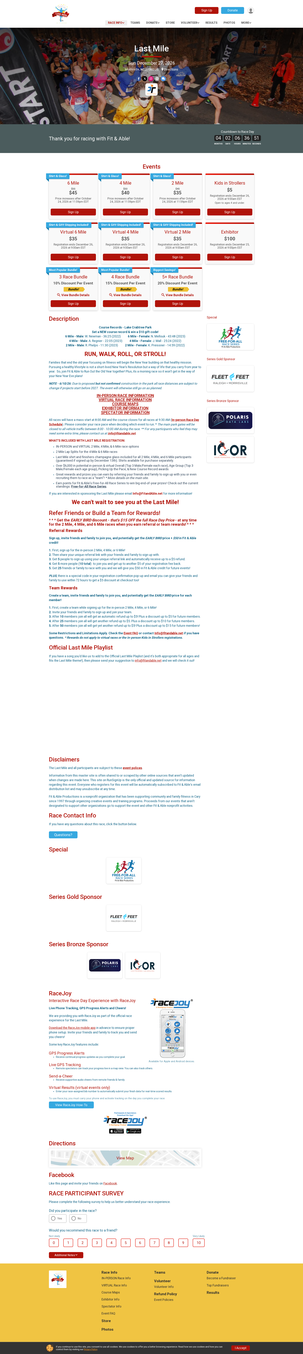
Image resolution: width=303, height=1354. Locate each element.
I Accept (240, 1348)
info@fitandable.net (122, 433)
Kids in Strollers (229, 183)
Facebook (110, 1183)
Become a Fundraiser (221, 1278)
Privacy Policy (90, 1349)
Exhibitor (229, 232)
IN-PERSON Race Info (116, 1278)
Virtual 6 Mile (73, 232)
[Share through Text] (163, 78)
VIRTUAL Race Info (114, 1285)
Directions (171, 69)
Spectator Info (111, 1306)
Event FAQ (131, 633)
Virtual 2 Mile (177, 232)
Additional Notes (65, 1255)
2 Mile (177, 183)
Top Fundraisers (218, 1285)
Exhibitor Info (110, 1299)
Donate (233, 10)
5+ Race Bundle (177, 277)
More (245, 22)
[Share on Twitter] (144, 78)
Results (211, 22)
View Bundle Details (75, 295)
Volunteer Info (164, 1287)
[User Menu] (251, 10)
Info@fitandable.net (168, 633)
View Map (125, 1158)
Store (170, 22)
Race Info (115, 22)
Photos (229, 22)
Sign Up (206, 10)
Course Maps (111, 1292)
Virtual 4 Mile (125, 232)
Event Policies (163, 1300)
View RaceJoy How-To (71, 1105)
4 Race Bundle (125, 277)
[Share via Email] (157, 78)
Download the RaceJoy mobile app (72, 1028)
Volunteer (189, 22)
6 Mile (73, 183)
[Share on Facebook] (138, 78)
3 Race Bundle (73, 277)
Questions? (63, 835)
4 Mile (125, 183)
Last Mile (151, 49)
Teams (135, 22)
